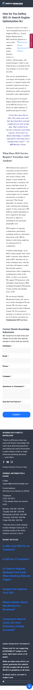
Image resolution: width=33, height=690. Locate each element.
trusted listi (10, 63)
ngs (16, 63)
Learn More (9, 457)
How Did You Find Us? (12, 402)
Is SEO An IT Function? (16, 559)
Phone (6, 366)
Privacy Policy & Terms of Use (15, 467)
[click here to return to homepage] (16, 681)
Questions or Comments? (14, 386)
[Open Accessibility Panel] (29, 686)
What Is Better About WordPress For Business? (15, 606)
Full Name (7, 346)
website (9, 60)
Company (7, 376)
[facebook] (4, 462)
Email (6, 356)
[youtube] (8, 462)
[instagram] (12, 462)
